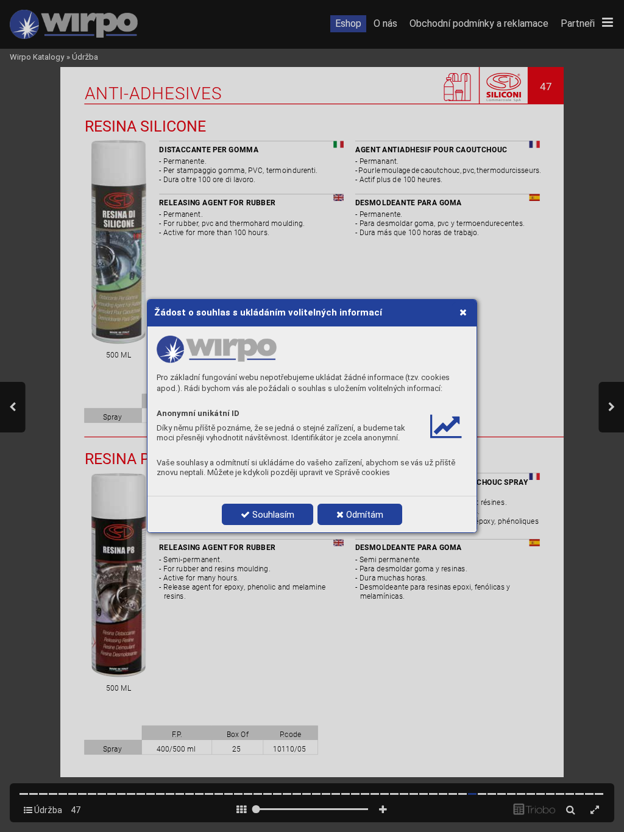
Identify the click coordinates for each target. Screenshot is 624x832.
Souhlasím (272, 514)
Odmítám (363, 514)
